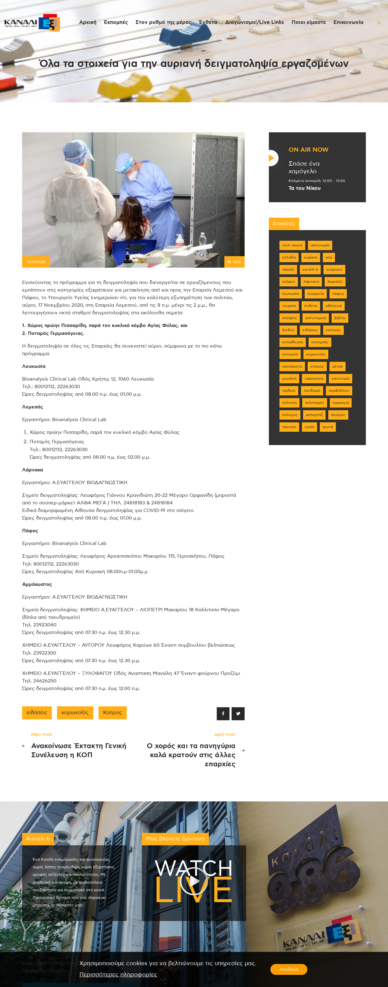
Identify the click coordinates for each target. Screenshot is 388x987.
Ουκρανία (315, 293)
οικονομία (341, 378)
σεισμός (338, 415)
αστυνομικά (315, 318)
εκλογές (333, 330)
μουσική (289, 378)
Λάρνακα (311, 281)
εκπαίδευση (292, 342)
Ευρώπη (310, 257)
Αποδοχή (288, 969)
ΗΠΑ (329, 257)
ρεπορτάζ (314, 415)
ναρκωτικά (314, 378)
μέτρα (337, 366)
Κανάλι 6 (310, 269)
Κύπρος (112, 712)
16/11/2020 (36, 262)
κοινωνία (290, 354)
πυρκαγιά (341, 402)
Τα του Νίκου (305, 188)
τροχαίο (289, 427)
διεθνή (288, 330)
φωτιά (328, 427)
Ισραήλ (288, 269)
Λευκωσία (290, 293)
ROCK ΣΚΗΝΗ (292, 245)
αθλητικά (334, 306)
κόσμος (317, 366)
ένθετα (310, 306)
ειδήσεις (37, 712)
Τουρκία (289, 306)
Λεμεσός (335, 281)
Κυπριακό (334, 269)
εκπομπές (320, 342)
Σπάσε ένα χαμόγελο (304, 167)
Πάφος (338, 293)
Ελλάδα (289, 257)
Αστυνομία (320, 245)
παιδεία (289, 390)
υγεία (309, 427)
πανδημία (312, 390)
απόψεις (289, 318)
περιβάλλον (339, 390)
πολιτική (289, 402)
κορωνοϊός (75, 712)
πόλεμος (290, 415)
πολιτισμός (314, 402)
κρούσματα (292, 366)
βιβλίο (340, 318)
